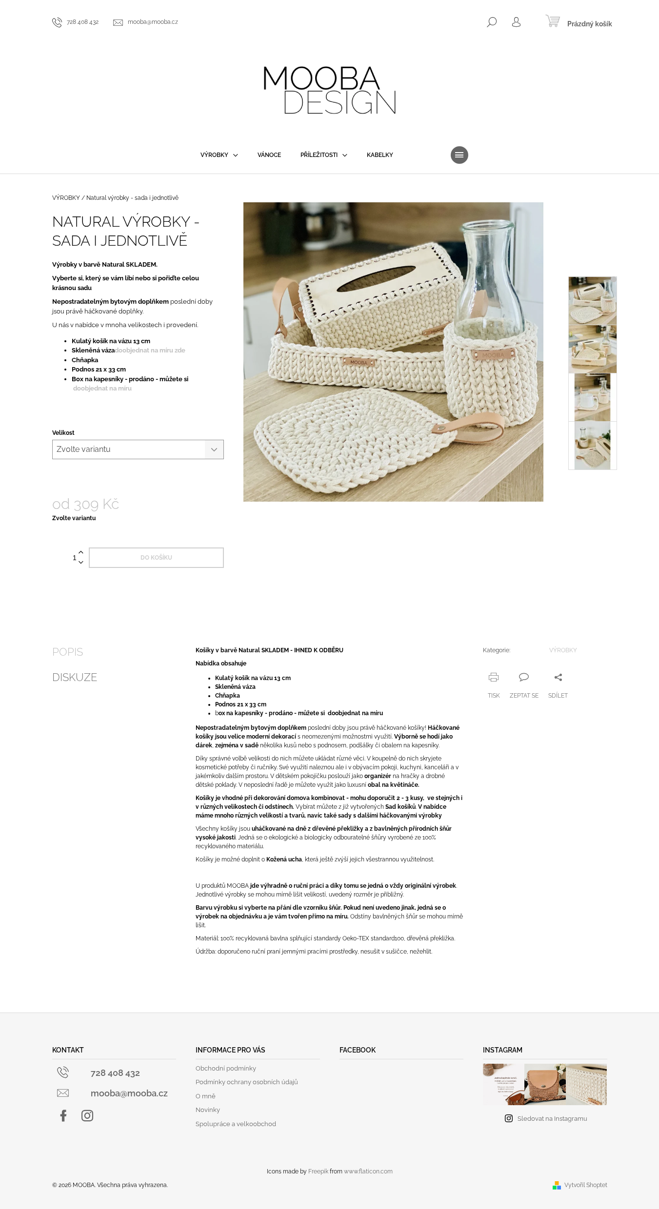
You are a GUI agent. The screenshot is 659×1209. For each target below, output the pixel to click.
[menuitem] (219, 155)
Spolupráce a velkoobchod (236, 1124)
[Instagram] (87, 1116)
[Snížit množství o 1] (81, 563)
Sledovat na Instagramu (552, 1118)
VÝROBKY (563, 650)
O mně (206, 1096)
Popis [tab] (67, 652)
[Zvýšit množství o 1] (81, 552)
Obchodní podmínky (226, 1068)
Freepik (318, 1171)
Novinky (208, 1109)
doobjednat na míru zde (150, 350)
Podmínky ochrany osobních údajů (247, 1082)
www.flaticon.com (368, 1171)
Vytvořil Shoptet (585, 1185)
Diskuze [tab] (74, 677)
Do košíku (156, 557)
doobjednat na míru (103, 388)
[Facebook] (63, 1116)
